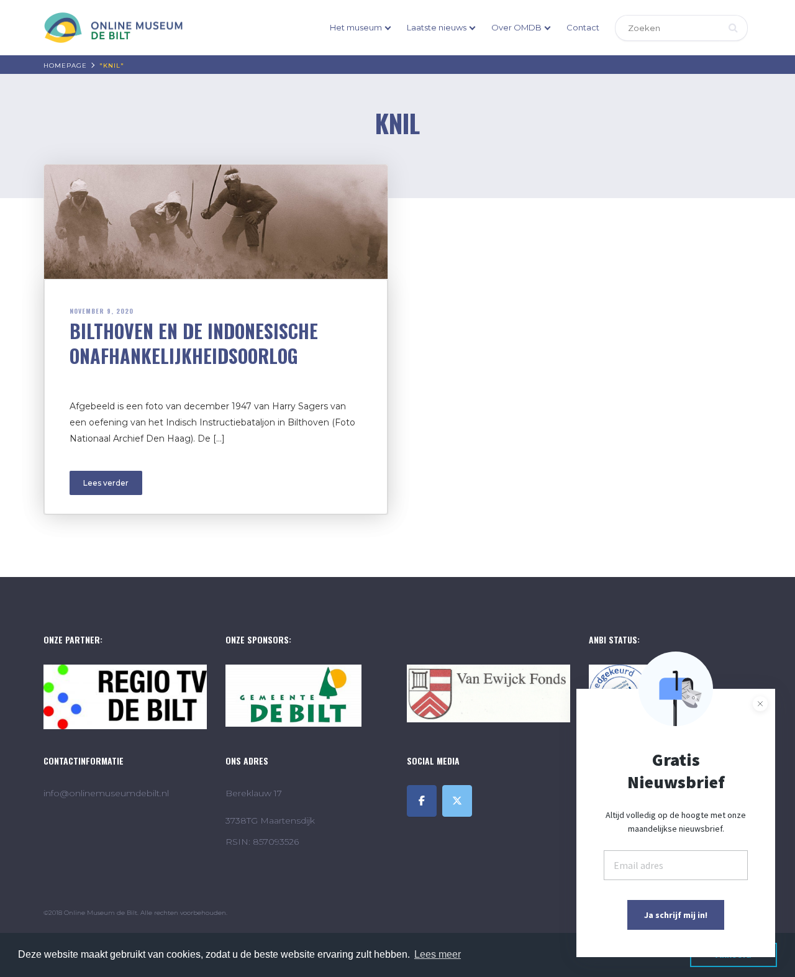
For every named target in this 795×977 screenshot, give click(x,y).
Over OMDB (516, 27)
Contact (582, 27)
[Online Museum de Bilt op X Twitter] (457, 801)
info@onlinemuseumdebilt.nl (106, 793)
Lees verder (106, 483)
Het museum (356, 27)
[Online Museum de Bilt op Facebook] (422, 801)
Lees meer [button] (437, 954)
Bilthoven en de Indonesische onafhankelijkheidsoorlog (194, 343)
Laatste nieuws (436, 27)
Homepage (65, 65)
